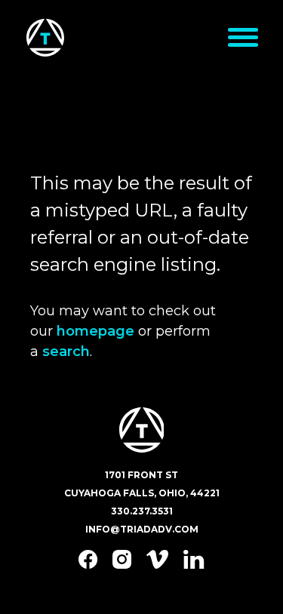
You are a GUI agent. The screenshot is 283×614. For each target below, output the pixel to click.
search (66, 351)
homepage (95, 331)
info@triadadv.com (141, 529)
